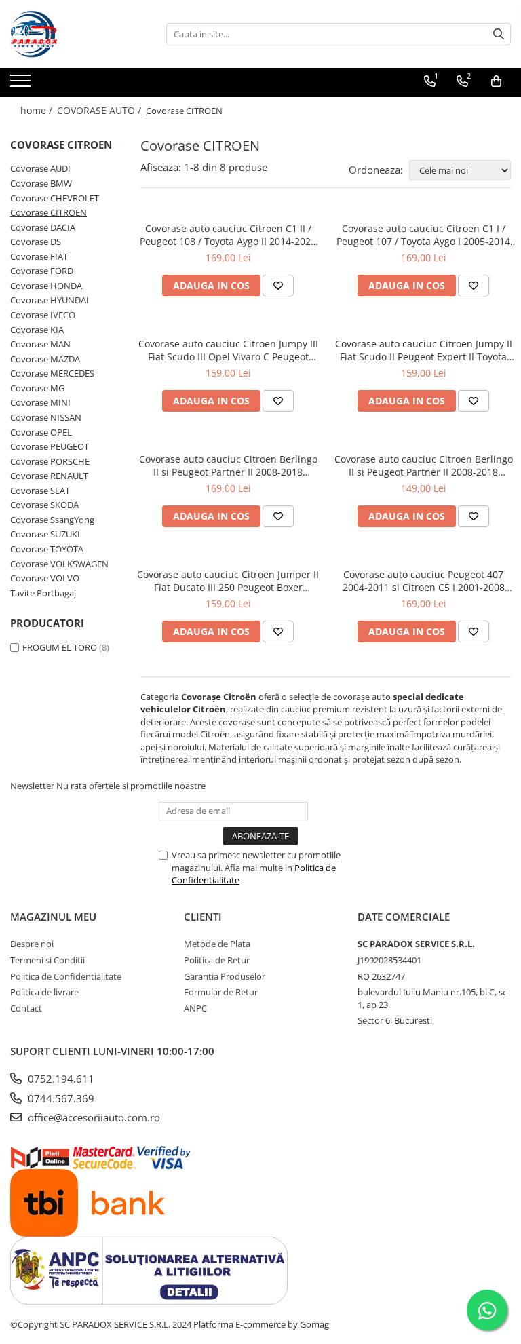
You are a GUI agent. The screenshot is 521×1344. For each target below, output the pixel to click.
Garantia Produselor (224, 976)
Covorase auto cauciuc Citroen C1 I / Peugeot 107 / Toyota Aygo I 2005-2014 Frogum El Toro (423, 235)
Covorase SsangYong (52, 520)
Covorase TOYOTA (46, 549)
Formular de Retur (221, 992)
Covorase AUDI (40, 168)
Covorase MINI (40, 402)
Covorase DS (35, 241)
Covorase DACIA (42, 227)
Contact (26, 1008)
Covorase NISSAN (45, 417)
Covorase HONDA (46, 286)
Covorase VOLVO (44, 578)
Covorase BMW (41, 183)
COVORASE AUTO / (100, 110)
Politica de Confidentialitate (65, 976)
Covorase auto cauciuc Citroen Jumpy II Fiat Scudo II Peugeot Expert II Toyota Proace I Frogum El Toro (423, 350)
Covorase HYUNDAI (49, 300)
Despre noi (32, 944)
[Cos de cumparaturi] (496, 81)
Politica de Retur (217, 960)
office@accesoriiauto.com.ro (92, 1117)
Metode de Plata (217, 944)
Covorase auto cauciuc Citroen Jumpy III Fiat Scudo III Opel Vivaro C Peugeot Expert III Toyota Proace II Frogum (228, 350)
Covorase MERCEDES (52, 373)
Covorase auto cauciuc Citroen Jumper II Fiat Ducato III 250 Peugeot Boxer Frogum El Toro (228, 581)
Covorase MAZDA (45, 359)
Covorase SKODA (44, 505)
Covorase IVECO (42, 315)
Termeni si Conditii (47, 960)
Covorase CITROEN (48, 212)
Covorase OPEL (41, 432)
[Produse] (22, 85)
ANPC (195, 1008)
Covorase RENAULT (49, 475)
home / (37, 110)
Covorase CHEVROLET (54, 198)
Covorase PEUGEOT (49, 446)
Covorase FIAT (39, 256)
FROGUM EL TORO (59, 647)
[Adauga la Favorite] (278, 285)
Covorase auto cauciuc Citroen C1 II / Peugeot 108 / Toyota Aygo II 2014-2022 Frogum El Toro (228, 235)
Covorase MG (37, 388)
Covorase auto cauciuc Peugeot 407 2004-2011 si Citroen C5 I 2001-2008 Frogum (424, 581)
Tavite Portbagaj (43, 593)
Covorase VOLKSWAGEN (59, 564)
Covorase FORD (41, 271)
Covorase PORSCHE (50, 461)
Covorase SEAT (40, 490)
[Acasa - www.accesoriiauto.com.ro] (78, 34)
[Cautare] (498, 34)
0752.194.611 (59, 1079)
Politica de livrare (44, 992)
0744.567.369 (59, 1098)
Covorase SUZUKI (45, 534)
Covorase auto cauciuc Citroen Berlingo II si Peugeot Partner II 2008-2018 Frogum (228, 465)
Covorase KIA (37, 330)
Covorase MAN (40, 344)
